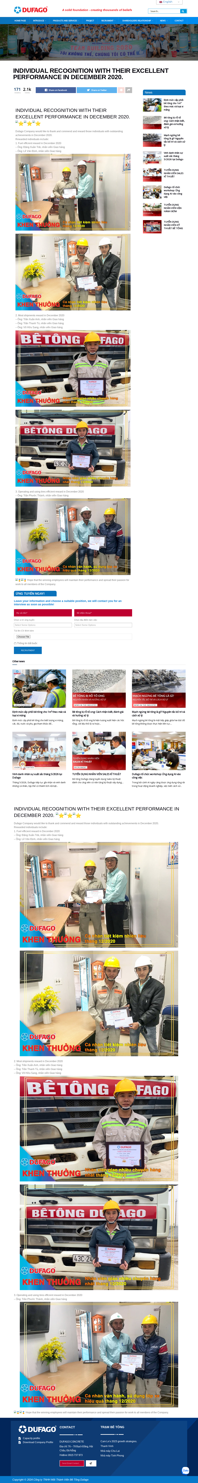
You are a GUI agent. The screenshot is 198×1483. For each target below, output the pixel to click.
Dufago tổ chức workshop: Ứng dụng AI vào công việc (173, 191)
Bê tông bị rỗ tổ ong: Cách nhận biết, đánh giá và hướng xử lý (174, 122)
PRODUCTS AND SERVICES (65, 20)
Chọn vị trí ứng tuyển (24, 620)
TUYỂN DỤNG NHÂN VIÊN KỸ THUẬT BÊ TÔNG (173, 225)
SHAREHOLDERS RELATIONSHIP (136, 20)
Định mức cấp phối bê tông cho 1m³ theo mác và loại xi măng (173, 104)
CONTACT (179, 20)
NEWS (163, 20)
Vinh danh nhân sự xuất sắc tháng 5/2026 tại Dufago (173, 156)
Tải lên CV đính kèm (24, 630)
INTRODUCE (38, 20)
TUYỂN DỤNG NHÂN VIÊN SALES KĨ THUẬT (173, 173)
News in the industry (85, 705)
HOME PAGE (20, 20)
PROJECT (90, 20)
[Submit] (91, 1463)
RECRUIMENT (107, 20)
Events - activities (24, 767)
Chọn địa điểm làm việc (85, 620)
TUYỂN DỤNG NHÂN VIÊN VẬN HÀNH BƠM (172, 208)
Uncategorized (23, 705)
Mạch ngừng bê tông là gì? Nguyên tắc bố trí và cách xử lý (174, 140)
